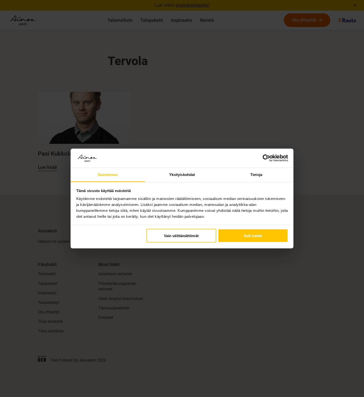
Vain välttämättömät (181, 236)
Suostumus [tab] (108, 174)
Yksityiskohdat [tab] (182, 174)
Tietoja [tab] (256, 174)
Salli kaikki (253, 236)
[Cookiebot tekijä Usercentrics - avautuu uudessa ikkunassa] (266, 158)
